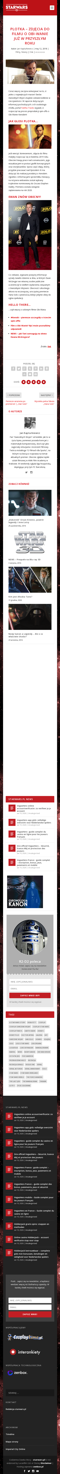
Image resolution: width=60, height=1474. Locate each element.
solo (44, 1069)
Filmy (17, 52)
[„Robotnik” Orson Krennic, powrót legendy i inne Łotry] (30, 503)
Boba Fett (32, 1022)
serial (39, 1064)
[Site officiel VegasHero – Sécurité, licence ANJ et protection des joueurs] (12, 848)
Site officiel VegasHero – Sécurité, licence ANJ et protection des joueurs (33, 848)
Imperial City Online (15, 1449)
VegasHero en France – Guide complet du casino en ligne (34, 1212)
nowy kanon (29, 1052)
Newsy (24, 52)
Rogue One (30, 1064)
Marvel (12, 1052)
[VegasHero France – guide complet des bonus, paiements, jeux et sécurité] (9, 1186)
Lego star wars (22, 1043)
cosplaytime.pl (15, 1031)
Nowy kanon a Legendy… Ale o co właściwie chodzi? (26, 635)
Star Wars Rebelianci (29, 1073)
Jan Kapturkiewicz (25, 48)
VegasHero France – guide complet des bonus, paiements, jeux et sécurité (33, 1185)
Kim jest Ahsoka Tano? (20, 596)
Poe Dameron (27, 1056)
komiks (39, 1039)
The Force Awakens (34, 1077)
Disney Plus (14, 1035)
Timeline (10, 1434)
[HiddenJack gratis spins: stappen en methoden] (9, 1226)
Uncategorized (34, 813)
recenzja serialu (16, 1064)
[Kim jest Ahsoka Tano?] (30, 580)
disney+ (41, 1031)
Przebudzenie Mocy (17, 1060)
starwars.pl (39, 1459)
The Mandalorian (29, 1081)
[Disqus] (30, 687)
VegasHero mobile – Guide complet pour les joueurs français (33, 1199)
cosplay (42, 1022)
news (20, 1052)
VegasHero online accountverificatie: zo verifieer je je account (34, 808)
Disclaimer (46, 1463)
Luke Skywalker (26, 1048)
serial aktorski (15, 1069)
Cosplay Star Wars (41, 1027)
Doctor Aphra (27, 1035)
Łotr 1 (12, 1085)
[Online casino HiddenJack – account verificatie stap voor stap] (9, 1239)
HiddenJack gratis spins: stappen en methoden (31, 1225)
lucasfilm (13, 1048)
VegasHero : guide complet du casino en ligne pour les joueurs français (32, 834)
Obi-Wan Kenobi (43, 1052)
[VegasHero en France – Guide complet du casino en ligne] (9, 1212)
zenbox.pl (38, 1466)
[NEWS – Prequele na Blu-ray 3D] (30, 543)
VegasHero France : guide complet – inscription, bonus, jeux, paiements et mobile (33, 862)
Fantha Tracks (27, 107)
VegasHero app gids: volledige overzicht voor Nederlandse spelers (34, 821)
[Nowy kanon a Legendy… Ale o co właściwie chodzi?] (30, 617)
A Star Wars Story (17, 1022)
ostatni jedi (14, 1056)
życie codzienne (23, 1085)
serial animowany (32, 1069)
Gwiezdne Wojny (16, 1039)
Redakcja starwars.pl (16, 1409)
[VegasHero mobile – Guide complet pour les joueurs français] (9, 1199)
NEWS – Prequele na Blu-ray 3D (25, 559)
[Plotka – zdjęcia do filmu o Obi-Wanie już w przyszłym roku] (30, 71)
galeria (39, 1035)
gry (46, 1035)
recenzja (32, 1060)
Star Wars (13, 1073)
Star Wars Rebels (16, 1077)
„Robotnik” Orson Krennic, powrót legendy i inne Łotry (26, 521)
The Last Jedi (14, 1081)
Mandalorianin (42, 1048)
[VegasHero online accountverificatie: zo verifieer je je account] (12, 808)
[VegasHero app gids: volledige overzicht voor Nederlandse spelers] (12, 822)
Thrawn (42, 1081)
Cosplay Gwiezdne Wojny (19, 1027)
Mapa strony (12, 1441)
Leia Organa (36, 1043)
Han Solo (29, 1039)
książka (47, 1039)
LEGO (11, 1043)
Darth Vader (30, 1031)
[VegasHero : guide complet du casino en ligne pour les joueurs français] (12, 834)
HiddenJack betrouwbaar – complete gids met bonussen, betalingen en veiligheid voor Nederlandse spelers (32, 1253)
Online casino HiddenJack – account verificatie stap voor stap (31, 1239)
